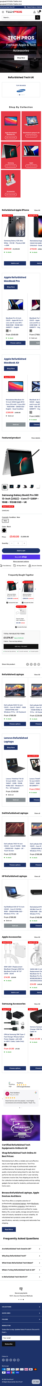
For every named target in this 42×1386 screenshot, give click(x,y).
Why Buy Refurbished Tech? (14, 1256)
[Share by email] (38, 664)
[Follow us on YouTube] (18, 1360)
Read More (9, 1229)
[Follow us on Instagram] (10, 1360)
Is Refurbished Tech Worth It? (14, 1277)
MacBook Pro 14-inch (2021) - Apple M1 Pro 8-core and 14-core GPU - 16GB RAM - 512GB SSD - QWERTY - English (15, 322)
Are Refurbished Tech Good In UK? (16, 1249)
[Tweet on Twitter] (35, 664)
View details (35, 438)
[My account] (34, 12)
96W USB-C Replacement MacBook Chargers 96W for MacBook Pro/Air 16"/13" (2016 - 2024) (14, 970)
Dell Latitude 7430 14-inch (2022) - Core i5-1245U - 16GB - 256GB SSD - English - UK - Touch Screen (14, 847)
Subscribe (8, 1344)
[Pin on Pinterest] (31, 664)
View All (37, 210)
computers (21, 1206)
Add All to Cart (21, 646)
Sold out (16, 424)
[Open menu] (3, 12)
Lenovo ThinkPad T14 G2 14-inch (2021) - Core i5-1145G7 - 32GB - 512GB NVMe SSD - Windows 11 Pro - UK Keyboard (15, 783)
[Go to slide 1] (19, 1107)
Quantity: (5, 543)
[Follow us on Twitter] (7, 1360)
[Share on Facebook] (27, 664)
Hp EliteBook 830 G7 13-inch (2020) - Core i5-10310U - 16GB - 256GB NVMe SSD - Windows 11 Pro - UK (14, 910)
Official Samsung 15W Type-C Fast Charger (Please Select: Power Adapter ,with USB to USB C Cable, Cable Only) (14, 1037)
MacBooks (35, 1203)
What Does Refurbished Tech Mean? (17, 1263)
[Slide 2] (19, 94)
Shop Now (21, 58)
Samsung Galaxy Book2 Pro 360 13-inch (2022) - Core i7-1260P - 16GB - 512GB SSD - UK (20, 499)
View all (37, 813)
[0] (38, 12)
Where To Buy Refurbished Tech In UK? (18, 1270)
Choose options (15, 343)
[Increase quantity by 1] (24, 543)
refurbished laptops (19, 1203)
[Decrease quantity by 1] (12, 543)
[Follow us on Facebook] (3, 1360)
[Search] (37, 17)
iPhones (5, 1206)
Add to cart (15, 263)
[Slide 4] (22, 94)
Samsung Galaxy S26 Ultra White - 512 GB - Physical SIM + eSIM (14, 243)
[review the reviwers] (36, 1093)
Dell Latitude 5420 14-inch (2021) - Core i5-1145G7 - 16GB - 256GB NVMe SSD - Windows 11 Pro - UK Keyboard (15, 708)
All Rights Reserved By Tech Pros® (12, 1382)
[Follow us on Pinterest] (14, 1360)
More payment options (21, 561)
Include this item (13, 602)
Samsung (5, 510)
